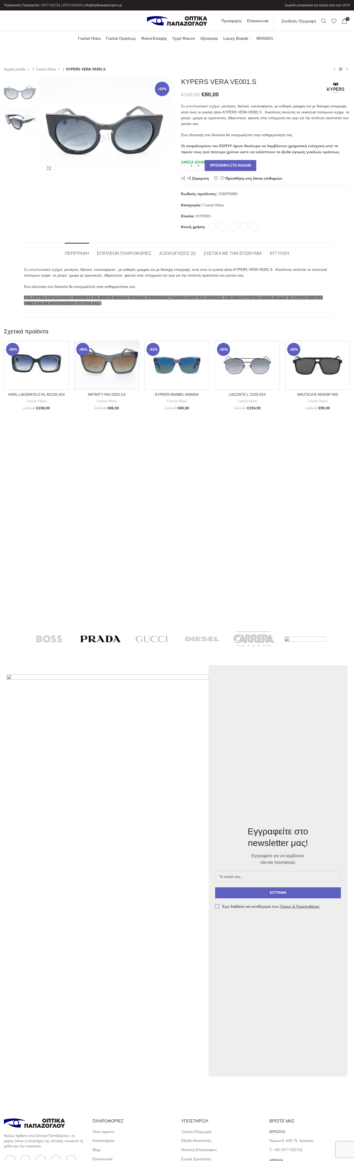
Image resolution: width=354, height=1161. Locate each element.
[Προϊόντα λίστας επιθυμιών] (334, 21)
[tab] (77, 251)
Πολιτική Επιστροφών (199, 1150)
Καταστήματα (103, 1140)
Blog (96, 1150)
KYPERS (203, 216)
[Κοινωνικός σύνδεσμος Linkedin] (243, 227)
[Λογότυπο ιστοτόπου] (177, 21)
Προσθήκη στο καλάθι (230, 165)
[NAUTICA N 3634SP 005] (317, 365)
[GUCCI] (151, 639)
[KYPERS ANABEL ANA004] (177, 365)
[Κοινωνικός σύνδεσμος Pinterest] (233, 227)
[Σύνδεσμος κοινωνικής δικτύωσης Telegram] (254, 227)
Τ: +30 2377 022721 (286, 1150)
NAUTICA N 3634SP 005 (317, 394)
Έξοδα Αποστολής (196, 1140)
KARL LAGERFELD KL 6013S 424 (36, 394)
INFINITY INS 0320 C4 (107, 394)
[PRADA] (100, 639)
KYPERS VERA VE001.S (242, 112)
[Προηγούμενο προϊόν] (334, 69)
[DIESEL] (202, 639)
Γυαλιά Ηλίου (46, 69)
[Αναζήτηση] (323, 21)
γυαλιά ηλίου (212, 112)
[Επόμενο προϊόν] (347, 69)
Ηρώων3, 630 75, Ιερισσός (291, 1140)
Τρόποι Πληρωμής (196, 1132)
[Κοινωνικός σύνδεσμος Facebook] (212, 227)
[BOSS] (49, 639)
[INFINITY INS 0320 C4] (106, 365)
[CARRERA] (253, 639)
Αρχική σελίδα (15, 69)
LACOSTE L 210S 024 (247, 394)
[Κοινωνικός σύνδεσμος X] (223, 227)
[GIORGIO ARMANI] (304, 639)
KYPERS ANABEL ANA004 (177, 394)
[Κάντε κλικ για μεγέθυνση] (49, 168)
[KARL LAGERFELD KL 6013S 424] (36, 365)
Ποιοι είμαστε (103, 1132)
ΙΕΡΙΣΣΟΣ (277, 1132)
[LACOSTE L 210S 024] (247, 365)
